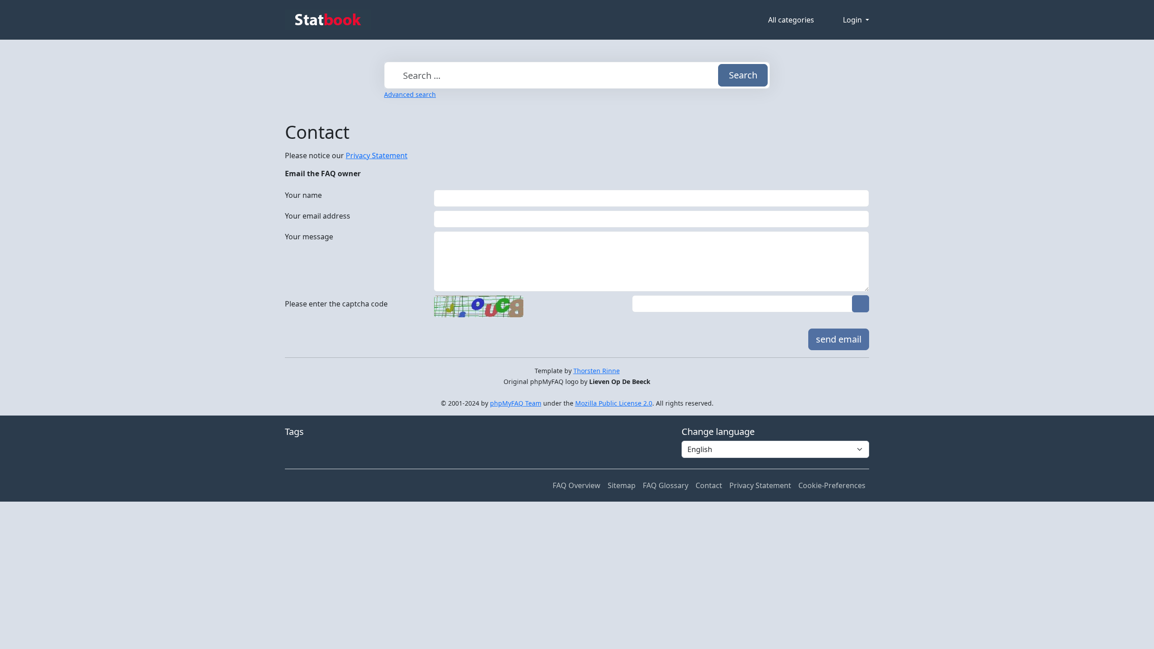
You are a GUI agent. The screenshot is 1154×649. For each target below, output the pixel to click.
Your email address (317, 216)
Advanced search (410, 94)
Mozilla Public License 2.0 (613, 403)
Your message (309, 237)
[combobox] (577, 75)
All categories (791, 20)
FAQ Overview (576, 485)
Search (743, 75)
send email (838, 339)
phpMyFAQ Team (515, 403)
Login (853, 20)
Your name (303, 195)
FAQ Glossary (665, 485)
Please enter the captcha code (336, 304)
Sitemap (622, 485)
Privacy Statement (377, 155)
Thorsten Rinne (596, 370)
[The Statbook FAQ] (328, 19)
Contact (709, 485)
